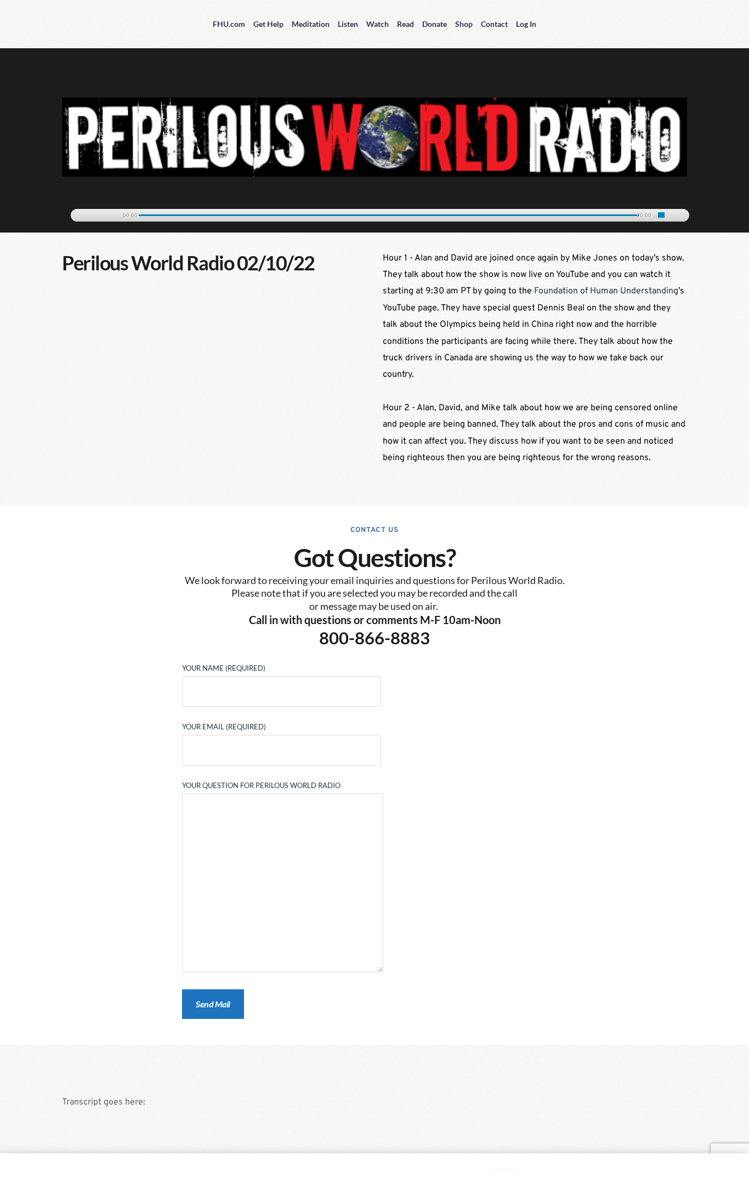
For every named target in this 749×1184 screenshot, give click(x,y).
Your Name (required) (223, 668)
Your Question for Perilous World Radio (261, 785)
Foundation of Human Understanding (606, 291)
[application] (374, 213)
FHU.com (229, 24)
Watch (377, 24)
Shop (464, 24)
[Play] (84, 216)
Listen (348, 24)
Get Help (268, 24)
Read (405, 24)
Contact (494, 24)
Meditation (311, 24)
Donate (434, 24)
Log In (526, 24)
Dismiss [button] (505, 1168)
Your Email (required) (224, 726)
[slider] (661, 215)
